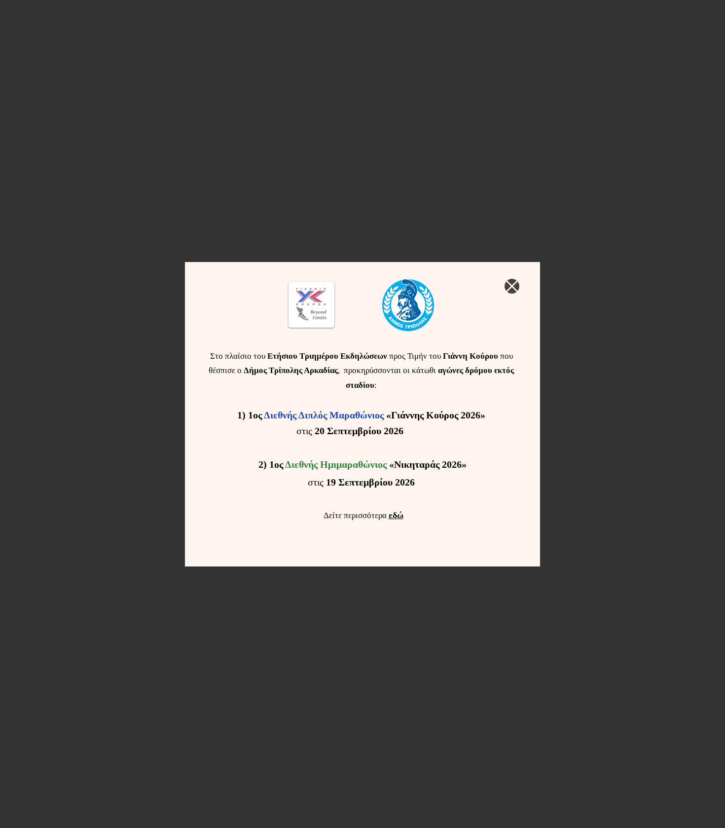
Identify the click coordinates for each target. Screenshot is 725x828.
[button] (512, 286)
